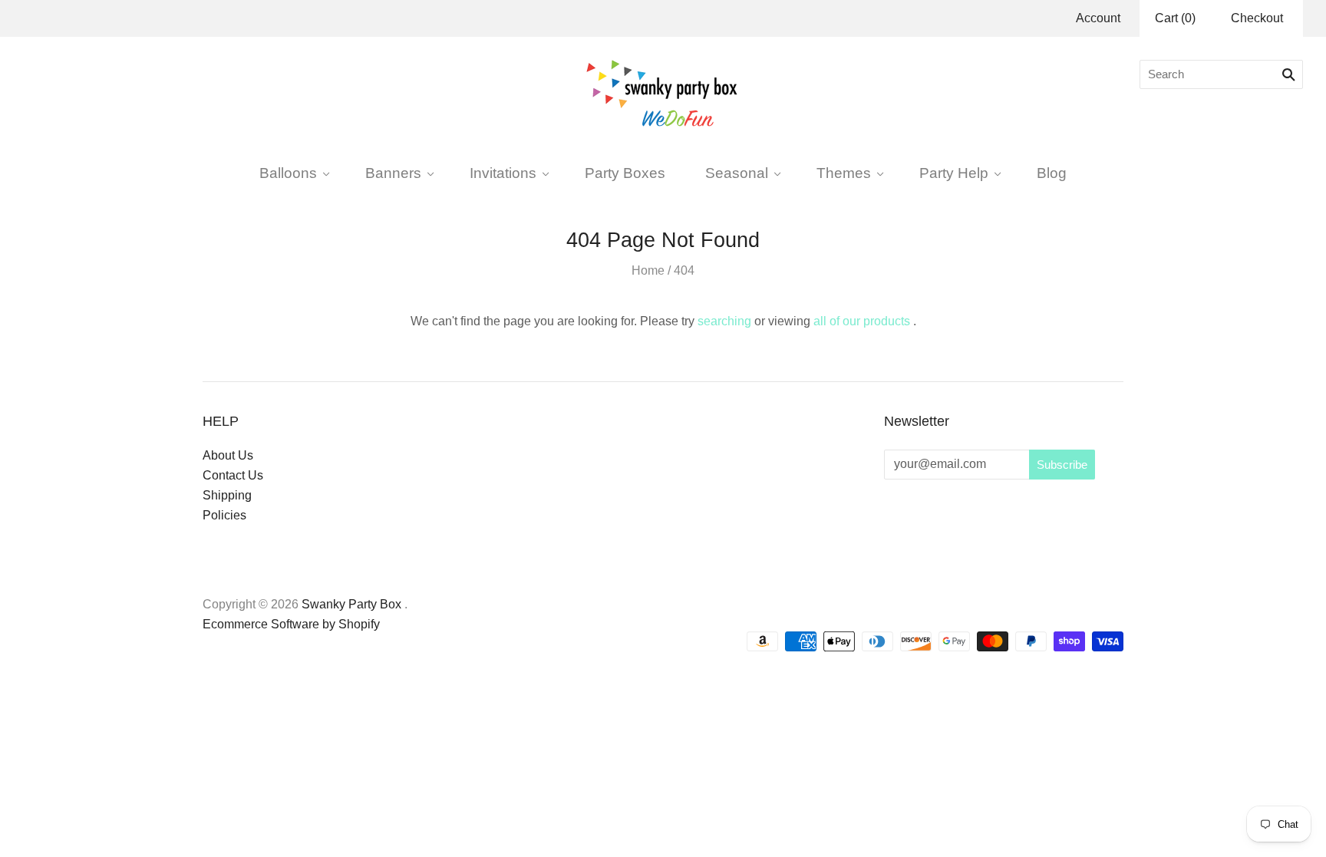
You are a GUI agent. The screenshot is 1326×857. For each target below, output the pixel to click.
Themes (843, 172)
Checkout (1257, 18)
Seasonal (736, 172)
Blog (1052, 172)
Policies (224, 515)
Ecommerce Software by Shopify (291, 624)
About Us (228, 455)
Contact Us (233, 475)
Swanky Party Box (351, 604)
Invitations (503, 172)
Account (1098, 18)
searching (724, 321)
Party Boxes (625, 172)
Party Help (953, 172)
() (1175, 18)
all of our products (861, 321)
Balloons (288, 172)
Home (648, 270)
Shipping (227, 495)
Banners (393, 172)
